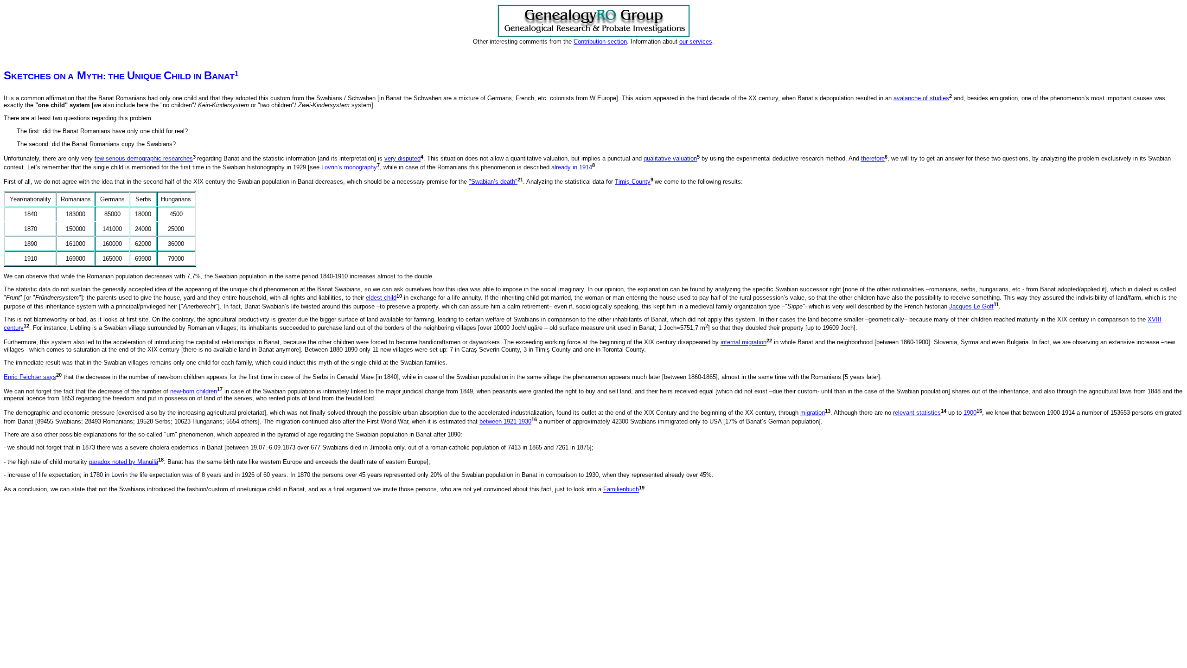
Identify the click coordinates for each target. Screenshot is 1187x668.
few (100, 158)
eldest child (381, 298)
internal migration (743, 342)
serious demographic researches (149, 158)
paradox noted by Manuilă (123, 461)
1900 (970, 413)
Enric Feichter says (30, 376)
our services (695, 41)
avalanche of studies (921, 98)
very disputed (402, 158)
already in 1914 (571, 167)
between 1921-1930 (505, 421)
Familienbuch (621, 489)
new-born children (193, 391)
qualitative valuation (670, 158)
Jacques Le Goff (971, 306)
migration (812, 413)
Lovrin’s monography (349, 167)
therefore (873, 158)
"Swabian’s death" (493, 181)
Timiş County (633, 181)
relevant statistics (917, 413)
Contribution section (600, 41)
